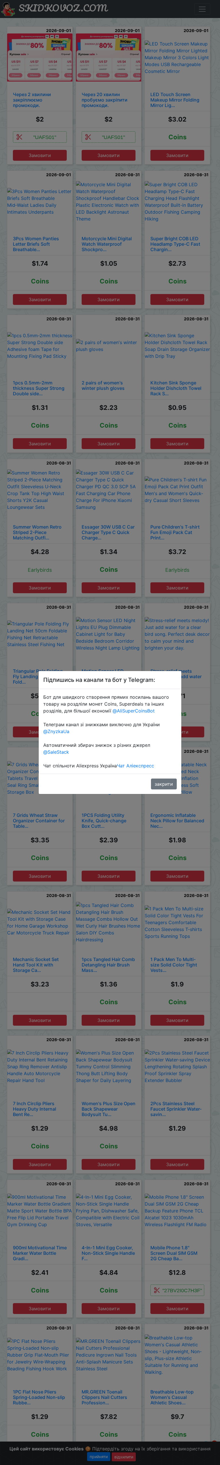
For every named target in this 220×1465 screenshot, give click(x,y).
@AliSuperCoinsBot (134, 711)
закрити (164, 784)
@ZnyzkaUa (56, 731)
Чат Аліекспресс (135, 766)
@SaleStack (56, 752)
